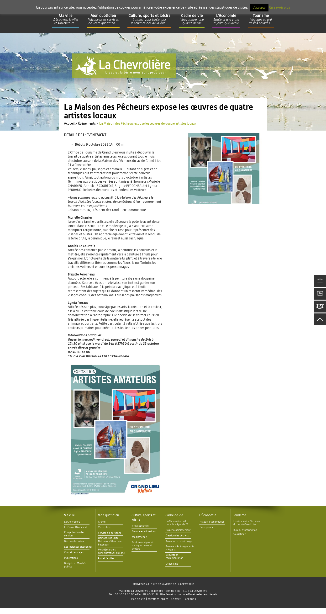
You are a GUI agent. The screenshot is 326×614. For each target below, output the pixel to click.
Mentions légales (158, 599)
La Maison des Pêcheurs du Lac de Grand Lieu (246, 523)
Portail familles (106, 558)
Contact (176, 599)
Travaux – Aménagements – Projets (180, 548)
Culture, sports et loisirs (143, 517)
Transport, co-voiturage (179, 541)
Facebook (190, 599)
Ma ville (69, 515)
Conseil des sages (74, 552)
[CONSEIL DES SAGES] (320, 306)
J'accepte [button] (259, 7)
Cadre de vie (174, 515)
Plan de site (138, 599)
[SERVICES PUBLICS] (320, 281)
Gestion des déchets (177, 535)
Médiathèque (139, 537)
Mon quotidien (108, 515)
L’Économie (207, 515)
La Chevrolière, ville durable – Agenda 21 (177, 523)
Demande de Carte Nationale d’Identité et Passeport (110, 541)
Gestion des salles (74, 541)
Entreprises (206, 527)
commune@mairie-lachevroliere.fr (196, 594)
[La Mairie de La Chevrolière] (124, 65)
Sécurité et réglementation (174, 557)
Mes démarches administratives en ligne (111, 551)
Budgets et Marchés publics (75, 565)
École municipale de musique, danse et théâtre (143, 545)
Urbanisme (172, 563)
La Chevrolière (72, 521)
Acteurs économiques (212, 521)
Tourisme (239, 515)
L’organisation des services (74, 534)
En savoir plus (279, 7)
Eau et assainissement (178, 530)
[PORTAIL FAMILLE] (320, 294)
